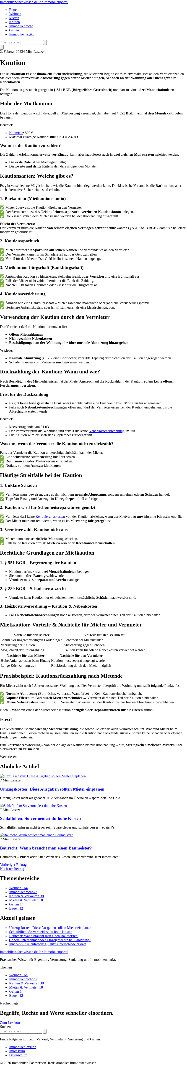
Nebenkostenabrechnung (107, 431)
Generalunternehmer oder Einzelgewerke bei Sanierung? (50, 940)
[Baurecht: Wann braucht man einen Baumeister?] (36, 835)
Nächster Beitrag (12, 869)
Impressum (17, 1051)
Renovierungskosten (50, 516)
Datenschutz (18, 1055)
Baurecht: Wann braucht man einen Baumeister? (46, 848)
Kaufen (14, 22)
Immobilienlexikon (22, 34)
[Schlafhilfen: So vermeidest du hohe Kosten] (33, 806)
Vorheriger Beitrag (13, 865)
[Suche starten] (45, 42)
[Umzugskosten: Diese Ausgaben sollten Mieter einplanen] (43, 776)
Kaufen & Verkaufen (26, 896)
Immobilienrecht (21, 26)
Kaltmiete (16, 133)
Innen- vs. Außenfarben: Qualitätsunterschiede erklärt (47, 944)
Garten (14, 30)
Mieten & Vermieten (26, 900)
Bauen (13, 10)
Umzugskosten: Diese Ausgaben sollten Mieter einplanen (52, 789)
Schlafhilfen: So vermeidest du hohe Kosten (40, 818)
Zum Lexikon (10, 1022)
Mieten (14, 18)
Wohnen (15, 14)
